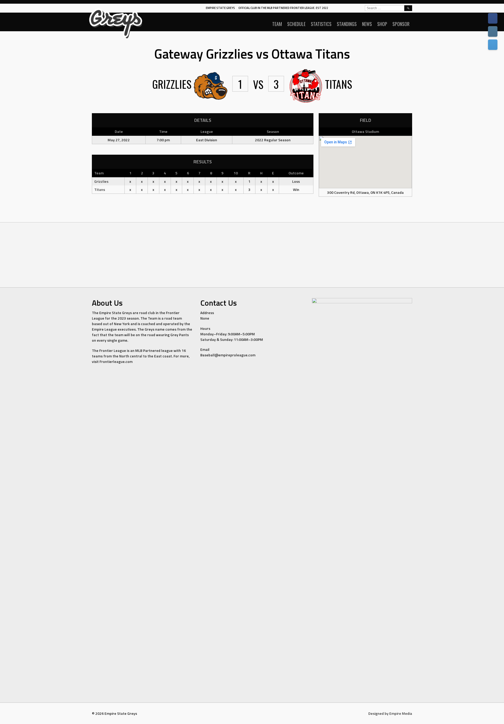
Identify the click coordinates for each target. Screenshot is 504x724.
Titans (99, 189)
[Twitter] (492, 44)
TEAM (277, 23)
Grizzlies (101, 181)
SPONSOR (401, 23)
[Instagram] (492, 31)
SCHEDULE (296, 23)
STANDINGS (347, 23)
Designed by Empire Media (390, 713)
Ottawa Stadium (365, 131)
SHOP (382, 23)
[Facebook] (492, 18)
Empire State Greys (220, 8)
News (367, 23)
